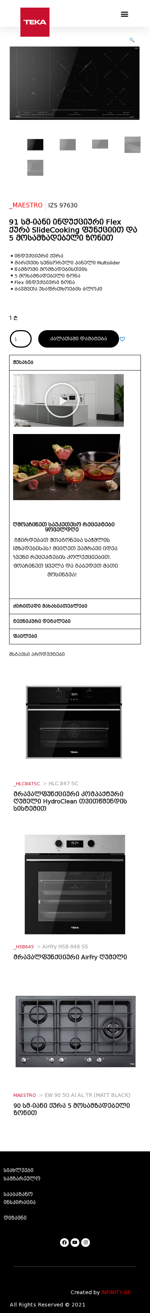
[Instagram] (85, 1242)
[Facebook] (64, 1242)
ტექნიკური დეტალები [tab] (42, 621)
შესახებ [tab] (23, 362)
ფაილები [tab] (25, 636)
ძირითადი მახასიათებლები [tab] (50, 606)
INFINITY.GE (116, 1292)
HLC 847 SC (45, 784)
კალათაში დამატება (78, 339)
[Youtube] (75, 1242)
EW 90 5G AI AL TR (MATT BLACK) (71, 1095)
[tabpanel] (75, 484)
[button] (125, 14)
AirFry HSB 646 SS (50, 947)
